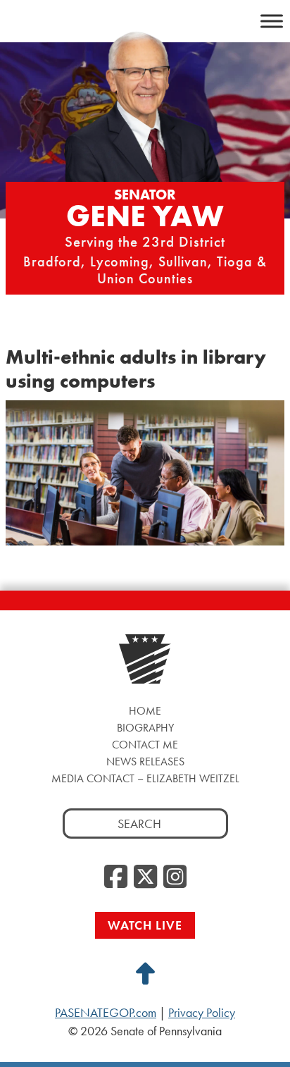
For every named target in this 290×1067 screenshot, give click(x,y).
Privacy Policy (201, 1012)
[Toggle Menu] (271, 20)
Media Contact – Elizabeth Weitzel (145, 778)
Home (145, 710)
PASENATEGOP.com (105, 1012)
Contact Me (145, 744)
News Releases (145, 761)
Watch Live (145, 925)
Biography (145, 727)
